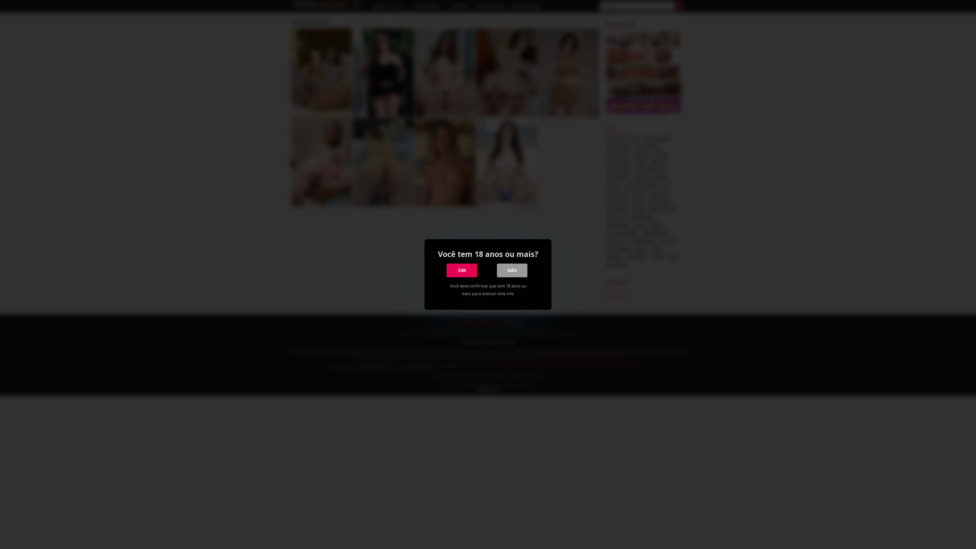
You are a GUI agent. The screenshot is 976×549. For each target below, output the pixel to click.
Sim (462, 270)
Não (512, 270)
